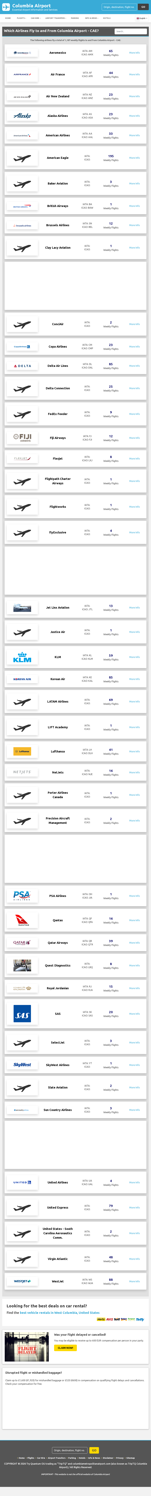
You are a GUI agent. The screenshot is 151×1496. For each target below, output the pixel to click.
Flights (21, 18)
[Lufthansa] (22, 751)
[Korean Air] (22, 679)
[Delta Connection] (22, 388)
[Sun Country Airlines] (22, 1110)
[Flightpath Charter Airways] (22, 480)
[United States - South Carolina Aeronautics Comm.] (22, 1233)
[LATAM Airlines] (22, 701)
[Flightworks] (22, 506)
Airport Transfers (55, 18)
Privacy (120, 1458)
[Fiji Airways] (22, 437)
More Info (134, 52)
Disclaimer (108, 1458)
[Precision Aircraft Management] (22, 820)
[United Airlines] (22, 1182)
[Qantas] (22, 920)
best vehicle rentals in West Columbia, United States (60, 1312)
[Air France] (22, 74)
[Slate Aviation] (22, 1087)
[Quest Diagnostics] (22, 965)
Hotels (106, 18)
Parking (75, 18)
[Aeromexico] (22, 52)
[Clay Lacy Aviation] (22, 247)
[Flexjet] (22, 458)
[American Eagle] (22, 157)
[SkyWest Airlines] (22, 1064)
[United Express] (22, 1207)
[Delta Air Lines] (22, 365)
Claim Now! (65, 1347)
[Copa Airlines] (22, 346)
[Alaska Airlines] (22, 115)
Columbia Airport (35, 7)
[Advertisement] (75, 285)
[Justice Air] (22, 631)
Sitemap (130, 1458)
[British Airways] (22, 206)
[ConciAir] (22, 324)
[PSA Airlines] (22, 895)
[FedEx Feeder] (22, 413)
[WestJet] (22, 1281)
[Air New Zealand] (22, 96)
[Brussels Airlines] (22, 225)
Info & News (91, 18)
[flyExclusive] (22, 532)
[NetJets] (22, 772)
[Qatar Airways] (22, 942)
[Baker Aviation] (22, 183)
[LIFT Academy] (22, 727)
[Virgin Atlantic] (22, 1258)
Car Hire (35, 18)
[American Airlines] (22, 135)
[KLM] (22, 656)
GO (143, 6)
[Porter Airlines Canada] (22, 794)
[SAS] (22, 1013)
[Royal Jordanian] (22, 988)
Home (8, 18)
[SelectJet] (22, 1042)
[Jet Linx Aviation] (22, 607)
